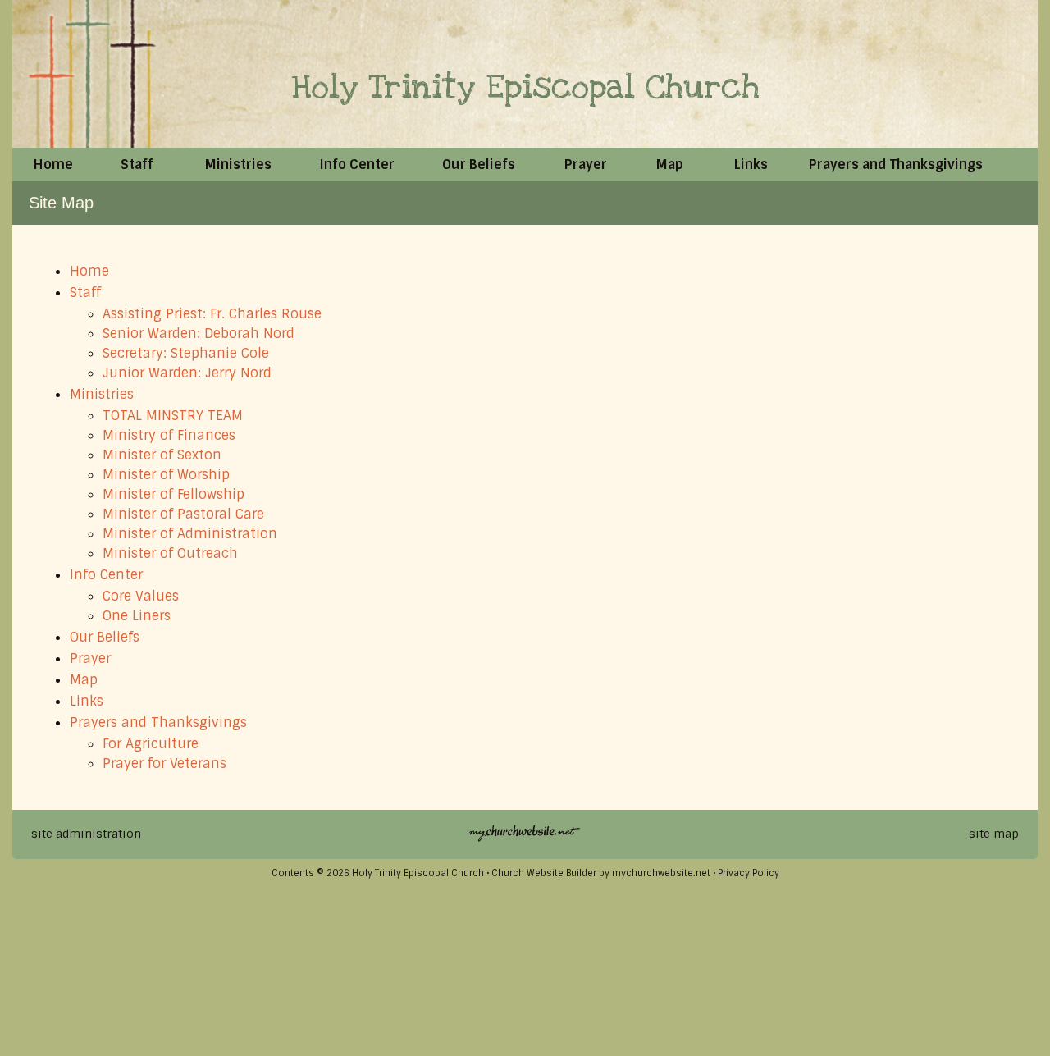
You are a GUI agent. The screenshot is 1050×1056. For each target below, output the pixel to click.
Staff (85, 292)
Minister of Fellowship (173, 494)
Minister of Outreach (170, 553)
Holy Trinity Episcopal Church (525, 87)
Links (86, 701)
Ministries (102, 394)
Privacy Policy (748, 873)
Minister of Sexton (162, 455)
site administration (86, 833)
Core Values (141, 596)
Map (84, 679)
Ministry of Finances (169, 435)
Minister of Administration (190, 533)
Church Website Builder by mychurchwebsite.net (600, 873)
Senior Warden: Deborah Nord (198, 333)
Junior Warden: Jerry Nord (187, 373)
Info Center (106, 574)
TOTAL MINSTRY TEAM (173, 415)
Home (89, 271)
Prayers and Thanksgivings (158, 722)
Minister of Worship (166, 474)
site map (994, 833)
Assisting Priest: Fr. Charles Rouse (212, 313)
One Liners (137, 615)
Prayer (90, 658)
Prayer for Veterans (164, 763)
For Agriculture (151, 743)
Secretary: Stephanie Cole (186, 353)
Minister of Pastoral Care (183, 514)
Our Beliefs (104, 637)
